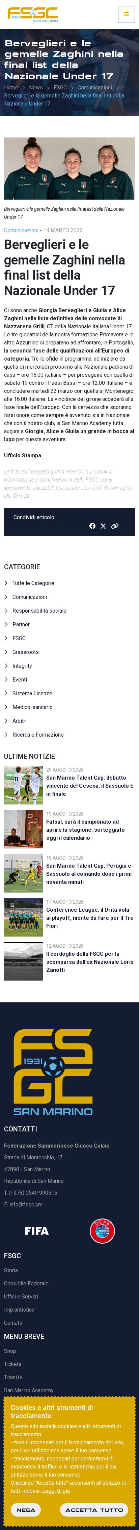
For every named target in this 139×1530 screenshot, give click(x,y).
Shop (10, 1351)
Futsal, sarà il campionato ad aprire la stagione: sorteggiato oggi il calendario (85, 830)
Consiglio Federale (26, 1283)
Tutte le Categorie (33, 583)
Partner (21, 624)
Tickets (13, 1364)
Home (11, 87)
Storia (11, 1270)
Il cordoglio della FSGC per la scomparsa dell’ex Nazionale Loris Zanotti (90, 962)
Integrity (22, 666)
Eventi (19, 679)
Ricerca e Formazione (38, 735)
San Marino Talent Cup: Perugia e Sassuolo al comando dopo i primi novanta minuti (89, 874)
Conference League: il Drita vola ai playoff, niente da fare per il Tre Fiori (90, 918)
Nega (25, 1510)
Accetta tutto (94, 1510)
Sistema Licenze (32, 693)
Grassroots (25, 652)
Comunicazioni (95, 87)
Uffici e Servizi (21, 1296)
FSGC (60, 87)
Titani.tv (13, 1377)
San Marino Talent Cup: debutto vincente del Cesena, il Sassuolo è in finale (90, 786)
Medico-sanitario (32, 707)
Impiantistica (19, 1310)
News (36, 87)
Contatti (13, 1323)
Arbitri (19, 721)
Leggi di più (56, 1491)
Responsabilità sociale (39, 611)
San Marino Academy (29, 1390)
